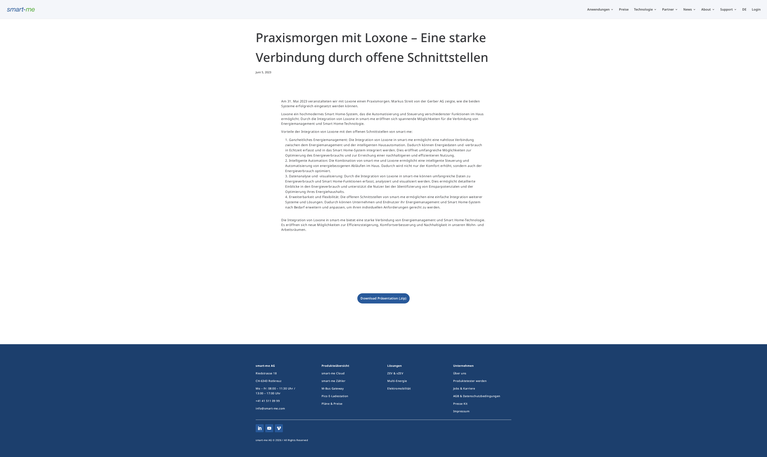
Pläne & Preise (332, 403)
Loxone (319, 266)
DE (744, 10)
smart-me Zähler (334, 381)
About (706, 10)
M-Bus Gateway (333, 388)
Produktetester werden (470, 381)
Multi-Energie (397, 381)
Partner (668, 10)
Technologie (643, 10)
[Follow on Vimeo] (279, 428)
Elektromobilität (399, 388)
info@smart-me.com (270, 408)
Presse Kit (460, 403)
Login (756, 10)
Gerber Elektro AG (327, 271)
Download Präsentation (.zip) (383, 298)
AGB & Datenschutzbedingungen (476, 396)
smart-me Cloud (333, 373)
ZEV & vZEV (395, 373)
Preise (624, 10)
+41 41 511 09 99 (268, 401)
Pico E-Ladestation (335, 396)
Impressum (461, 411)
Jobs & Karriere (464, 388)
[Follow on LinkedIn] (260, 428)
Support (726, 10)
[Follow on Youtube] (269, 428)
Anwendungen (598, 10)
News (687, 10)
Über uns (459, 373)
